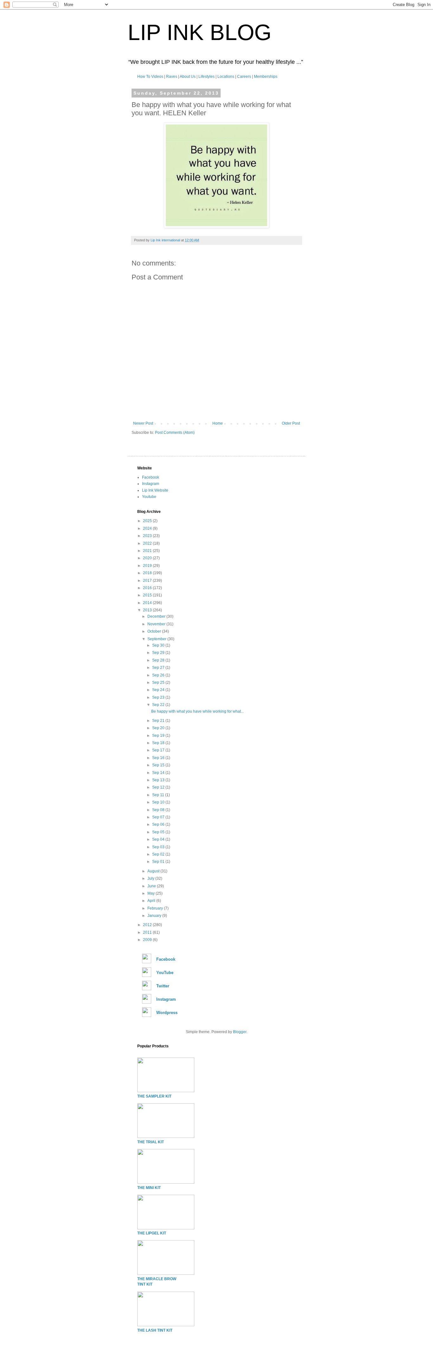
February (155, 908)
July (151, 878)
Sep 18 (158, 743)
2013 (148, 610)
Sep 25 (158, 682)
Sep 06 (158, 824)
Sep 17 (158, 750)
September (157, 639)
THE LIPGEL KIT (151, 1233)
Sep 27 (158, 667)
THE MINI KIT (149, 1188)
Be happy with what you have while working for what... (197, 711)
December (156, 616)
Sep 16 (158, 758)
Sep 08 (158, 810)
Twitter (162, 986)
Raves (171, 76)
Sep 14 (158, 772)
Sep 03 (158, 847)
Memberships (265, 76)
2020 (148, 558)
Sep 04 (158, 839)
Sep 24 (158, 690)
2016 (148, 588)
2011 (148, 932)
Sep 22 (158, 704)
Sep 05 (158, 832)
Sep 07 (158, 817)
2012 (148, 925)
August (153, 871)
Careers (244, 76)
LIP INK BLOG (199, 32)
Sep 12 (158, 787)
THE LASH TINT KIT (154, 1330)
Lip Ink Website (155, 490)
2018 (148, 573)
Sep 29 (158, 652)
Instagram (150, 483)
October (154, 631)
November (156, 624)
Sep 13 (158, 780)
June (152, 886)
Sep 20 (158, 728)
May (151, 893)
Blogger (239, 1032)
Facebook (150, 477)
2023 (148, 536)
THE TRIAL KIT (150, 1142)
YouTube (164, 972)
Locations (225, 76)
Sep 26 (158, 675)
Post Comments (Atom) (175, 432)
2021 (148, 550)
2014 (148, 603)
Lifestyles (206, 76)
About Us (188, 76)
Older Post (291, 423)
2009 (148, 940)
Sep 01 (158, 861)
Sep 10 (158, 802)
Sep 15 (158, 765)
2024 (148, 528)
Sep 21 (158, 720)
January (154, 915)
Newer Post (143, 423)
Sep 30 (158, 645)
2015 (148, 595)
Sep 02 (158, 854)
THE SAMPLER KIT (154, 1096)
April (151, 900)
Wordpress (167, 1012)
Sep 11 (158, 795)
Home (217, 423)
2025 (148, 521)
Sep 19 (158, 735)
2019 (148, 565)
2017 (148, 580)
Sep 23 (158, 697)
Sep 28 (158, 660)
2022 (148, 543)
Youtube (149, 496)
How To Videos (150, 76)
